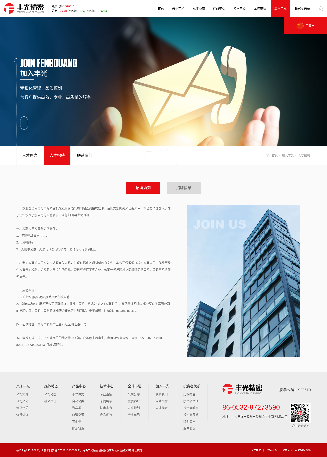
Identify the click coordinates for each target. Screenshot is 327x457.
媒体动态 (199, 8)
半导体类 (78, 394)
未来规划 (134, 408)
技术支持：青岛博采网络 (296, 450)
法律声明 (256, 450)
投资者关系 (302, 8)
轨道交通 (78, 414)
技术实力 (106, 408)
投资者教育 (191, 408)
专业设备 (106, 394)
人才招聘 (57, 155)
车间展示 (106, 401)
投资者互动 (191, 414)
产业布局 (134, 414)
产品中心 (219, 8)
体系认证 (22, 414)
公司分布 (134, 394)
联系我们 (84, 155)
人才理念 (29, 155)
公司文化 (22, 401)
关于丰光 (178, 8)
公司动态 (50, 394)
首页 (161, 8)
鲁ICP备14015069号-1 (29, 450)
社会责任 (50, 401)
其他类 (76, 421)
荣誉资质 (22, 408)
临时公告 (189, 421)
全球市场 (260, 8)
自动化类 (78, 401)
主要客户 (134, 401)
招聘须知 (143, 188)
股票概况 (189, 428)
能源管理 (78, 428)
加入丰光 (280, 8)
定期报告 (189, 394)
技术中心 (240, 8)
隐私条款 (271, 450)
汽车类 (76, 408)
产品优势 (106, 414)
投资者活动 (191, 401)
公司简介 (22, 394)
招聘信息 (183, 188)
